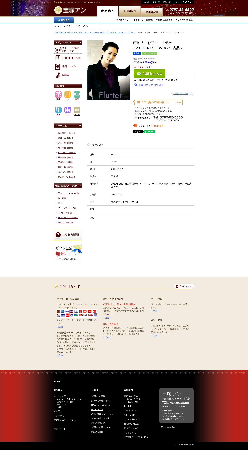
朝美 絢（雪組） (66, 143)
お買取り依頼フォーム (101, 401)
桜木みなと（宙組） (67, 152)
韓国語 (176, 2)
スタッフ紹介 (130, 415)
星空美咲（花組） (66, 157)
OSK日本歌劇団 (65, 213)
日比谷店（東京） (133, 402)
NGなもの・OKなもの (101, 405)
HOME (57, 381)
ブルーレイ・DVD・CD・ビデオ (69, 399)
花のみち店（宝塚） (134, 399)
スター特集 (59, 416)
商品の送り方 (97, 409)
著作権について (131, 428)
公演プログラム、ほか (65, 402)
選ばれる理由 (97, 432)
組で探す (58, 411)
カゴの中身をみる (185, 20)
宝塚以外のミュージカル (65, 420)
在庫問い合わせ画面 (164, 20)
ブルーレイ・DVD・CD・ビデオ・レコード (108, 33)
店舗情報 (128, 390)
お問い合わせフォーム (174, 419)
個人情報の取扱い (132, 424)
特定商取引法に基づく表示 (136, 437)
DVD (128, 33)
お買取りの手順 (98, 396)
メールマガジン (131, 410)
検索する (64, 20)
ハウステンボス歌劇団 (68, 217)
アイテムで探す (83, 33)
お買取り (95, 390)
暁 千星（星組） (66, 148)
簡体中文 (167, 2)
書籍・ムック (62, 404)
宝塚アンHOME (60, 33)
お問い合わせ (187, 2)
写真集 (59, 407)
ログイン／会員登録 (144, 20)
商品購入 (71, 33)
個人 (134, 33)
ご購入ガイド (124, 20)
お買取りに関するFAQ (101, 427)
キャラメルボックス (67, 208)
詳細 (60, 327)
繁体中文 (156, 2)
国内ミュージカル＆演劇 (69, 193)
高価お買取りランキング (102, 414)
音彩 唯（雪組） (66, 167)
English (146, 2)
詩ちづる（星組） (66, 172)
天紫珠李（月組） (66, 162)
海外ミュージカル (66, 222)
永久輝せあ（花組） (67, 133)
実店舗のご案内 (131, 396)
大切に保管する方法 (100, 418)
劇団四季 (62, 198)
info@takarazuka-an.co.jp (172, 416)
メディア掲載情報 (132, 419)
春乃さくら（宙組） (67, 177)
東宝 (60, 203)
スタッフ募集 (130, 433)
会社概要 (128, 406)
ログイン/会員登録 (167, 427)
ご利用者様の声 (98, 423)
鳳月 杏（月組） (66, 138)
